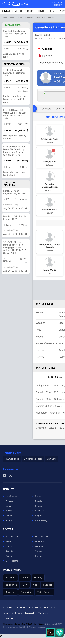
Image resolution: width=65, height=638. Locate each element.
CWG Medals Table (33, 459)
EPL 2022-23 (41, 536)
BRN (55, 376)
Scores (18, 11)
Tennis (24, 577)
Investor (6, 613)
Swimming (26, 592)
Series (28, 11)
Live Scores (11, 496)
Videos (9, 510)
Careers (42, 613)
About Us (20, 607)
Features (39, 510)
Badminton (11, 585)
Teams (9, 515)
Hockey (38, 577)
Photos (38, 506)
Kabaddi (47, 585)
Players (39, 515)
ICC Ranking (41, 520)
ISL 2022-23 (12, 536)
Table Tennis (44, 592)
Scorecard (45, 108)
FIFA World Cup (12, 459)
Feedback (33, 607)
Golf (25, 585)
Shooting (10, 592)
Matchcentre (12, 561)
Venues (9, 520)
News (8, 506)
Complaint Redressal (24, 613)
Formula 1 (10, 577)
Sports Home (8, 17)
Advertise (7, 607)
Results (53, 11)
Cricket (6, 11)
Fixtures (41, 11)
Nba (35, 585)
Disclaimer (47, 607)
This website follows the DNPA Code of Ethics (24, 624)
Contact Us (8, 618)
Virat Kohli (51, 459)
